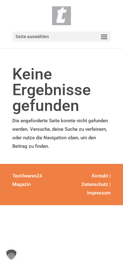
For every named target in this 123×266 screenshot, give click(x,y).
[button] (11, 254)
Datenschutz (95, 184)
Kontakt (100, 176)
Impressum (99, 193)
